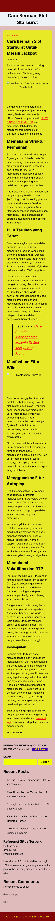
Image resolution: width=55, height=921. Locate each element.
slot (5, 901)
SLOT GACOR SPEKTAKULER (32, 916)
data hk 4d (9, 849)
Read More (14, 732)
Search (7, 756)
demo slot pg (10, 894)
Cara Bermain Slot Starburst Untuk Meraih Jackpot (24, 47)
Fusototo (24, 861)
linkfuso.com (10, 846)
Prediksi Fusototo (13, 853)
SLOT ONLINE (13, 35)
